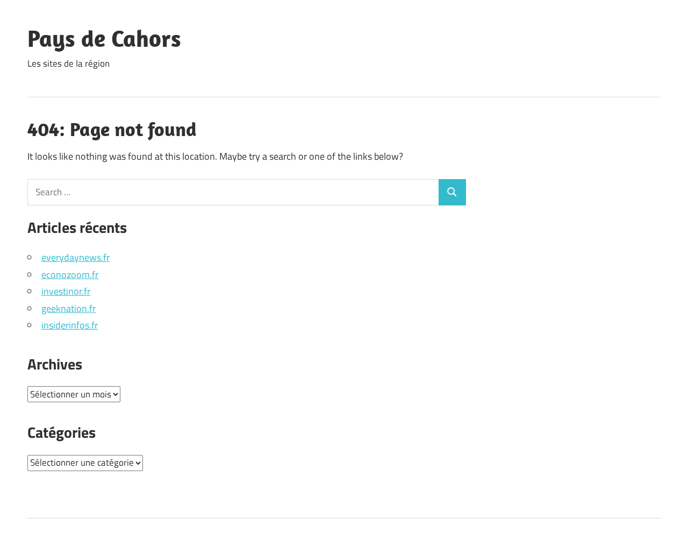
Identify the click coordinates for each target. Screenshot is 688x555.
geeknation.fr (68, 308)
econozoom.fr (69, 274)
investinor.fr (65, 291)
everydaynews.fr (75, 257)
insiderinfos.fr (69, 325)
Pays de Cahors (104, 38)
